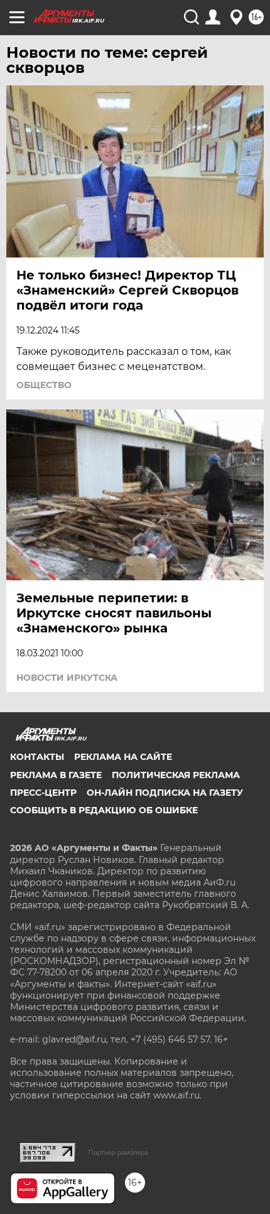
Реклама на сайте (123, 756)
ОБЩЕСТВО (44, 385)
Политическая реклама (176, 775)
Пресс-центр (43, 792)
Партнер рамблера (118, 1152)
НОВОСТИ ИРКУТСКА (66, 677)
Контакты (37, 756)
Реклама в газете (56, 775)
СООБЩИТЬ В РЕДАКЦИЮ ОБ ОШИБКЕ (104, 810)
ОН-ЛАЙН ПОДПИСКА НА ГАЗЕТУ (165, 792)
